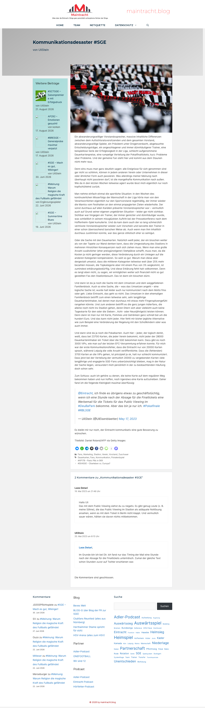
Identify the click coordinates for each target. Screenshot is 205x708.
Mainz (137, 643)
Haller (138, 633)
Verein (105, 454)
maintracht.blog (148, 11)
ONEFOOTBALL (82, 656)
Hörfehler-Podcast (83, 686)
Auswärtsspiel (147, 623)
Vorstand (113, 454)
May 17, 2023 (128, 419)
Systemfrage (119, 657)
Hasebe (145, 632)
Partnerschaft (132, 648)
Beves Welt (79, 605)
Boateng (166, 624)
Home (60, 25)
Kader (160, 637)
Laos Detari (85, 547)
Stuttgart (157, 654)
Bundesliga (127, 628)
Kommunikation (103, 457)
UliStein (43, 49)
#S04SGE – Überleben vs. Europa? (94, 463)
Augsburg (156, 618)
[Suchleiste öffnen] (148, 25)
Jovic (154, 638)
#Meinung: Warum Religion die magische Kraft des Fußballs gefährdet (48, 623)
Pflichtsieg (151, 649)
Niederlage (160, 643)
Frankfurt (131, 633)
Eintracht (120, 632)
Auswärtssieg (123, 623)
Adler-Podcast (81, 651)
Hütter (147, 638)
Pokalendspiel (117, 457)
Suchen (164, 606)
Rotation (124, 653)
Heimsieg (157, 632)
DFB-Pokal (147, 628)
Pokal (160, 649)
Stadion (97, 454)
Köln (124, 643)
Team (76, 25)
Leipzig (130, 643)
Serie (132, 654)
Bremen (117, 628)
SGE (138, 653)
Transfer (141, 657)
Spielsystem (147, 654)
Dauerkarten (83, 457)
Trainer (134, 657)
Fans (80, 454)
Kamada (118, 643)
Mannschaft (146, 643)
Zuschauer (123, 454)
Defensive (138, 628)
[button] (77, 448)
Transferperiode (152, 657)
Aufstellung (147, 618)
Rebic (166, 649)
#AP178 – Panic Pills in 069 (90, 460)
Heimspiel (123, 637)
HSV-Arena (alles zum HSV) (89, 635)
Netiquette (97, 25)
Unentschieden (125, 661)
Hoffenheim (139, 638)
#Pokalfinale (151, 406)
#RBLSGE (84, 410)
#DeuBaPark (86, 406)
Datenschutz (124, 25)
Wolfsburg (141, 662)
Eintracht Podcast (83, 681)
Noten (116, 649)
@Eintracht (85, 393)
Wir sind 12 (79, 661)
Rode (116, 653)
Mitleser (37, 655)
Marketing (88, 454)
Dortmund (157, 628)
